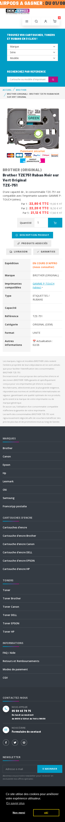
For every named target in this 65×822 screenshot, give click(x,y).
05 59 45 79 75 (21, 710)
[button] (36, 21)
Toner (6, 590)
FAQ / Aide (9, 652)
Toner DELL (10, 615)
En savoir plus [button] (15, 803)
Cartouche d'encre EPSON (19, 560)
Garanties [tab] (47, 251)
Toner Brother (12, 598)
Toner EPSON (11, 623)
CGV (5, 677)
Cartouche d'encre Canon (18, 544)
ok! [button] (46, 812)
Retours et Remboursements (21, 661)
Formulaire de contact (26, 731)
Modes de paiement (15, 669)
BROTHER (21, 89)
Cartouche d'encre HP (16, 569)
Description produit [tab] (33, 235)
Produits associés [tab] (34, 243)
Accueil (7, 89)
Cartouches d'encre (15, 527)
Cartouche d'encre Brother (19, 535)
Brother (7, 448)
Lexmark (8, 481)
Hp (4, 473)
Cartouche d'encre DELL (17, 552)
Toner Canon (11, 606)
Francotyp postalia (15, 506)
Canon (7, 456)
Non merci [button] (19, 812)
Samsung (8, 498)
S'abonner (49, 768)
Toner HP (8, 631)
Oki (5, 489)
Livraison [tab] (20, 251)
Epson (6, 464)
